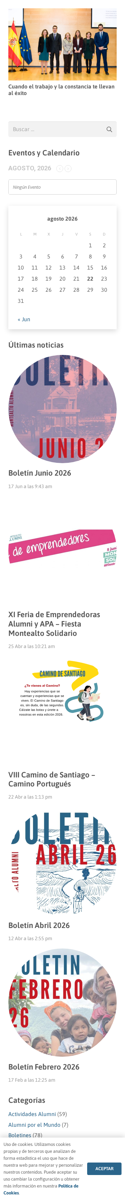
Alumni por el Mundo (34, 1125)
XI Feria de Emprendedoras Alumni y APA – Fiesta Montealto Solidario (54, 624)
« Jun (24, 319)
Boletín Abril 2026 (39, 925)
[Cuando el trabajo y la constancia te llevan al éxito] (62, 13)
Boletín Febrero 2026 (44, 1066)
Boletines (19, 1135)
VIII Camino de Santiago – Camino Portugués (51, 779)
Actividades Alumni (32, 1114)
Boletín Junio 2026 (39, 472)
